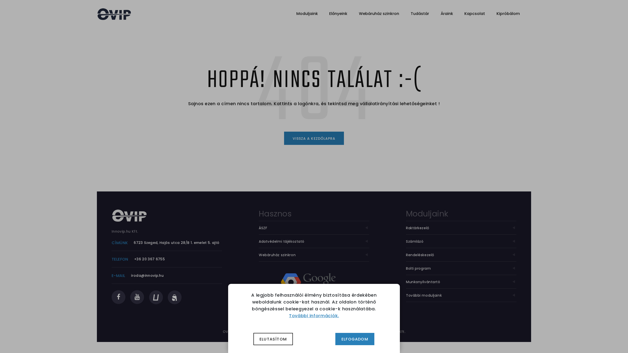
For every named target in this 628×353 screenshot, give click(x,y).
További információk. (314, 316)
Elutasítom (273, 339)
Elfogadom (354, 339)
